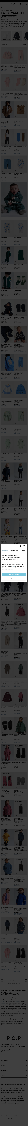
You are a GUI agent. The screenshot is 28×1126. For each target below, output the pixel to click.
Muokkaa (13, 578)
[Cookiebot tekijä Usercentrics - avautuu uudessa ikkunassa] (20, 546)
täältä (13, 566)
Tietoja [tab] (23, 550)
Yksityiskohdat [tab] (14, 550)
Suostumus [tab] (5, 550)
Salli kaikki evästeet (14, 574)
